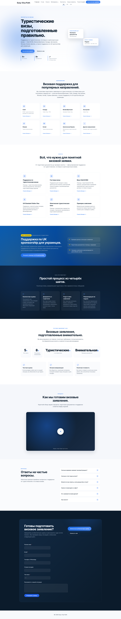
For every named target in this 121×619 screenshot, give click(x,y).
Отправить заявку (31, 595)
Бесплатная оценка (93, 2)
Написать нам (40, 51)
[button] (60, 431)
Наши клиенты (71, 2)
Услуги (48, 2)
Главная (37, 2)
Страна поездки (28, 567)
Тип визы (27, 574)
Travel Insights (81, 2)
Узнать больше (27, 191)
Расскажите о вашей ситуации (33, 582)
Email (26, 552)
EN (71, 4)
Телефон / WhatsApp (30, 559)
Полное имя (28, 544)
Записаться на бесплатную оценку (79, 528)
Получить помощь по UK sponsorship (33, 255)
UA (67, 4)
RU (63, 4)
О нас (42, 2)
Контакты (63, 2)
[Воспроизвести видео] (60, 431)
